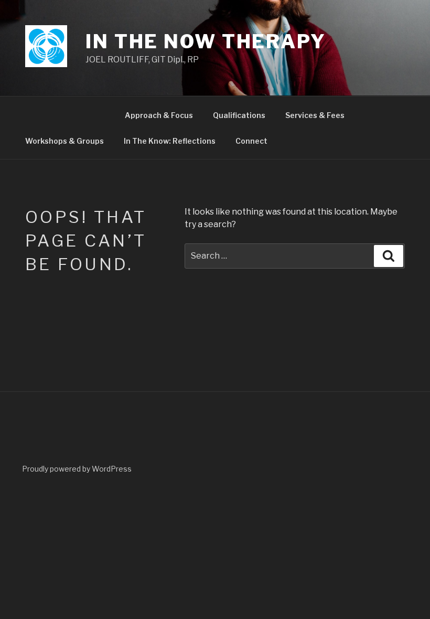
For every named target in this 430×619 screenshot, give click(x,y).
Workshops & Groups (64, 140)
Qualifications (239, 115)
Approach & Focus (159, 115)
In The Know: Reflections (170, 140)
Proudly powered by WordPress (77, 468)
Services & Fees (315, 115)
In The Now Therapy (205, 41)
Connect (251, 140)
